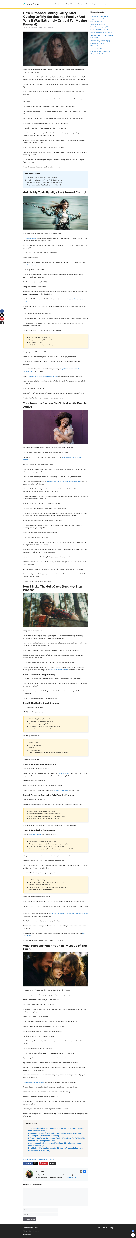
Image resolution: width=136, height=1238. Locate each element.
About (98, 1228)
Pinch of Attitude (28, 1228)
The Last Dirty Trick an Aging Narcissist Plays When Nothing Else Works (100, 43)
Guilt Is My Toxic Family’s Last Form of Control (42, 177)
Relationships (69, 4)
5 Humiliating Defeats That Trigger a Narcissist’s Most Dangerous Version (99, 18)
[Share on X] (2, 315)
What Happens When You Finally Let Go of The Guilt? (44, 185)
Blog (111, 1228)
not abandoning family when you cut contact (43, 376)
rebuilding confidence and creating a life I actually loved (69, 913)
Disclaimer (36, 1231)
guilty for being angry (30, 265)
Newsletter (103, 4)
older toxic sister (31, 238)
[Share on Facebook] (2, 311)
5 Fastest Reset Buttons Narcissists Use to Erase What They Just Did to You (100, 51)
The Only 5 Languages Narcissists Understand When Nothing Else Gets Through (100, 27)
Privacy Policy (27, 1231)
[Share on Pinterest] (2, 318)
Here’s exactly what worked (58, 670)
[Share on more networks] (2, 322)
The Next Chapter (91, 4)
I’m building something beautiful (33, 1082)
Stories (80, 4)
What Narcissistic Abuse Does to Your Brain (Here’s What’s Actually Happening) (101, 35)
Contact (105, 1228)
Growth (57, 4)
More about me (71, 1177)
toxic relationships (63, 773)
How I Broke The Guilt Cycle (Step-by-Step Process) (44, 182)
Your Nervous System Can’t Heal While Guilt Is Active (44, 180)
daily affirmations (35, 834)
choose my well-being (60, 790)
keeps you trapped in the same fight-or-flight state (64, 481)
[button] (110, 4)
